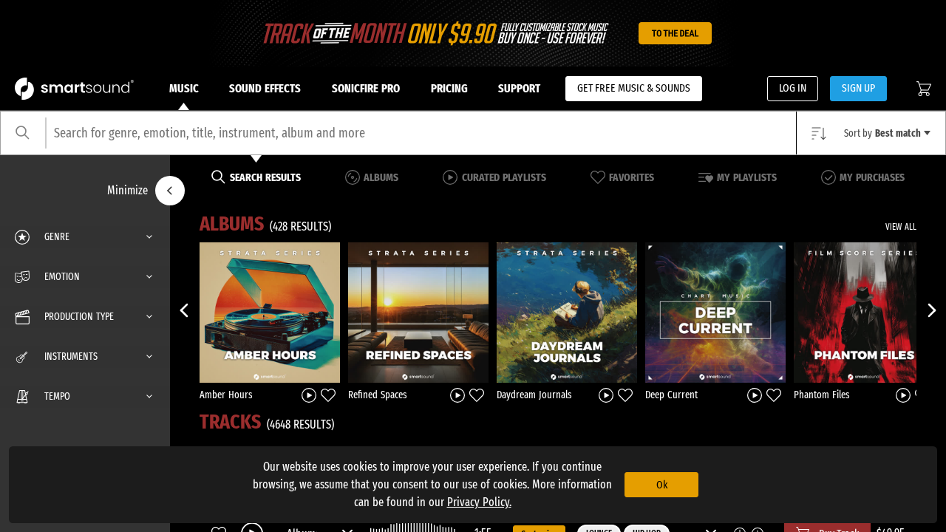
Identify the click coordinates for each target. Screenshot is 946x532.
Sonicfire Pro (366, 88)
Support (519, 88)
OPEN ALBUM (269, 311)
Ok (661, 484)
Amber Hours (226, 395)
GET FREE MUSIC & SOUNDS (633, 88)
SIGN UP (858, 88)
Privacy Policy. (479, 502)
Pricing (449, 88)
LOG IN (792, 88)
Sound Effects (265, 88)
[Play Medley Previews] (309, 394)
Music (184, 88)
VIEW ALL (900, 227)
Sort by (882, 133)
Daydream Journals (534, 395)
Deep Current (671, 395)
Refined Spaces (377, 395)
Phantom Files (822, 395)
